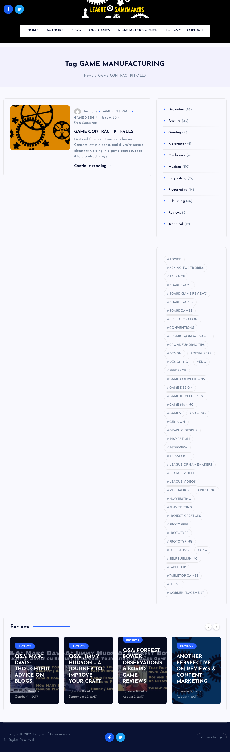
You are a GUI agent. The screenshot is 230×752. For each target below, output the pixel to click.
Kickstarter (177, 144)
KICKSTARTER (180, 456)
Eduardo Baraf (25, 691)
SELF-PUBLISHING (183, 559)
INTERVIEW (178, 447)
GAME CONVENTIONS (187, 379)
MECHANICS (179, 490)
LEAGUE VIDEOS (182, 482)
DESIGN (175, 353)
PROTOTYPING (181, 541)
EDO (202, 362)
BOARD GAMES (181, 302)
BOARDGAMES (180, 311)
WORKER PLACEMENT (186, 593)
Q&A (203, 550)
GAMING (199, 413)
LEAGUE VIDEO (181, 473)
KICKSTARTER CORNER (137, 30)
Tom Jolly (90, 111)
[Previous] (208, 626)
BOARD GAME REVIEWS (188, 293)
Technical (175, 224)
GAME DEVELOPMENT (187, 396)
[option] (34, 670)
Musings (174, 167)
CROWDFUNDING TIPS (187, 345)
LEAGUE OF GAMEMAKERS (190, 464)
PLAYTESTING (180, 499)
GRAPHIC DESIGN (183, 430)
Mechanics (176, 155)
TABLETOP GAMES (183, 576)
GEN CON (177, 422)
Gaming (174, 132)
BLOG (76, 30)
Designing (176, 109)
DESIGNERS (202, 353)
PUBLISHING (179, 550)
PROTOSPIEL (179, 524)
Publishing (176, 201)
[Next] (216, 626)
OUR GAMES (99, 30)
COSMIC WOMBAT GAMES (189, 336)
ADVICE (175, 259)
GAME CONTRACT (116, 111)
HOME (33, 30)
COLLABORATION (183, 319)
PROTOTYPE (178, 533)
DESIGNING (178, 362)
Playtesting (177, 178)
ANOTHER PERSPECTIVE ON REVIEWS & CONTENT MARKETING (196, 669)
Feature (174, 121)
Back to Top (214, 737)
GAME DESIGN (85, 117)
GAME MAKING (181, 405)
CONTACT (195, 30)
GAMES (175, 413)
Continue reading (91, 166)
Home (88, 75)
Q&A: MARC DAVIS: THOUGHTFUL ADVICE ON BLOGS (33, 669)
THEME (175, 584)
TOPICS (171, 30)
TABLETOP (177, 567)
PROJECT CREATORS (185, 516)
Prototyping (177, 189)
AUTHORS (54, 30)
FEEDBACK (177, 370)
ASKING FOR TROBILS (186, 268)
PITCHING (208, 490)
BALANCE (177, 276)
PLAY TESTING (180, 507)
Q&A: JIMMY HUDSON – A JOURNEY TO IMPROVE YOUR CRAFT (85, 669)
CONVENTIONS (181, 328)
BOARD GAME (180, 285)
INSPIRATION (179, 439)
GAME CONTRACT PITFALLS (122, 75)
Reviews (174, 212)
